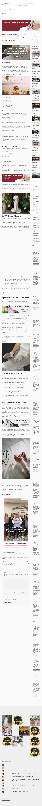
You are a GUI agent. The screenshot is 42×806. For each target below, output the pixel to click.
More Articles (29, 9)
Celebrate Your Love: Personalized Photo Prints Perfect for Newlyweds (36, 522)
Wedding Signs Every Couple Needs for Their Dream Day (36, 587)
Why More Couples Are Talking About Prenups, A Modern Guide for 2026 (36, 695)
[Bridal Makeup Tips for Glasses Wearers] (17, 741)
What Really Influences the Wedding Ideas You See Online (36, 606)
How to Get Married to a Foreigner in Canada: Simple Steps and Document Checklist (35, 167)
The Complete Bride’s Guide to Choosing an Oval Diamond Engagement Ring (36, 699)
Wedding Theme (35, 233)
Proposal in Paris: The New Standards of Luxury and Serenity (36, 349)
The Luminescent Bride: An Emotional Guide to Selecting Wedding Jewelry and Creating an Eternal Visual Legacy (36, 360)
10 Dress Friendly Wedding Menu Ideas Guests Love (36, 303)
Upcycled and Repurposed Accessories (9, 104)
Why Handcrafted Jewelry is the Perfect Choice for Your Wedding (23, 562)
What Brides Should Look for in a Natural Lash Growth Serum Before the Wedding (36, 288)
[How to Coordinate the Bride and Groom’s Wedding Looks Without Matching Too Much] (36, 80)
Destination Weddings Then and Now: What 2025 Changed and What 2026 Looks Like (36, 479)
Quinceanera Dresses (36, 209)
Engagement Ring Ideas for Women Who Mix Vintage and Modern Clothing (35, 125)
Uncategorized (35, 212)
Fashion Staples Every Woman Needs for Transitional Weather (36, 370)
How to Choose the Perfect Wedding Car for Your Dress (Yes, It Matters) (36, 583)
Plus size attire (35, 206)
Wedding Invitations (36, 221)
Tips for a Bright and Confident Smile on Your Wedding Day (36, 610)
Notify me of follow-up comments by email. (13, 597)
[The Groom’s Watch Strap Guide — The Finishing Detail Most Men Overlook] (36, 105)
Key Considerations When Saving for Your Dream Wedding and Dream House (36, 508)
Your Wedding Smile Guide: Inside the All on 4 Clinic (36, 661)
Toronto (11, 13)
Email (14, 592)
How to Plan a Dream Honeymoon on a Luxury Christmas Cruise (36, 666)
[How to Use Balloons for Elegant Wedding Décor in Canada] (36, 53)
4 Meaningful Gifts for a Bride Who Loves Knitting (36, 436)
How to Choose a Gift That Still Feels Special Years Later (36, 557)
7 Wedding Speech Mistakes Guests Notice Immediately (36, 427)
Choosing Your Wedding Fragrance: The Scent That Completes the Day (36, 346)
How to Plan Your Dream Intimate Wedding (35, 499)
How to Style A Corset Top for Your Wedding (36, 670)
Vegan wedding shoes (12, 557)
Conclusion (5, 107)
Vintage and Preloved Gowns (7, 101)
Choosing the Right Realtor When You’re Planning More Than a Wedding (36, 531)
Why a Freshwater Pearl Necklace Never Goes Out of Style (36, 470)
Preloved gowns (24, 554)
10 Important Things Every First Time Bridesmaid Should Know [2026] (24, 767)
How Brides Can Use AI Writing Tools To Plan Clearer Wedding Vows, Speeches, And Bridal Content (36, 422)
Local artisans (19, 554)
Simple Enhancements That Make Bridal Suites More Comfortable (36, 618)
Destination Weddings (35, 192)
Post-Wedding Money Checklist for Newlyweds (36, 503)
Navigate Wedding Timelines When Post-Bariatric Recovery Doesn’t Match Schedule (36, 573)
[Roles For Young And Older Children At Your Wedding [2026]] (7, 731)
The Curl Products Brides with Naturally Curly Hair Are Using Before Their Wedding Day (36, 378)
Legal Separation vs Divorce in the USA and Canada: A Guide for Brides (36, 685)
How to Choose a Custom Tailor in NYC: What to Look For (36, 325)
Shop (20, 3)
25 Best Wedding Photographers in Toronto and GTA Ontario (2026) (24, 773)
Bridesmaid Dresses (36, 189)
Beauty (34, 184)
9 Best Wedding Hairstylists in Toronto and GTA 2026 (21, 782)
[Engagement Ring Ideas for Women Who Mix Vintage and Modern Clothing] (36, 132)
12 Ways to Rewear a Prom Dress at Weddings (36, 312)
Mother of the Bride (36, 201)
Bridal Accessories (31, 3)
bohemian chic (21, 320)
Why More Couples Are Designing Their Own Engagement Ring (36, 329)
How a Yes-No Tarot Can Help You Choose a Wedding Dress (36, 614)
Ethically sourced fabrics (6, 554)
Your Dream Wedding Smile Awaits (36, 655)
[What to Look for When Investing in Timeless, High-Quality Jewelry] (36, 143)
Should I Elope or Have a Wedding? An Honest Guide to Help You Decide (36, 393)
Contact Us (26, 5)
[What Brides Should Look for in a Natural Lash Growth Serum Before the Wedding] (36, 159)
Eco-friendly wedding (14, 553)
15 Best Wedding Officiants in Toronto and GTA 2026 (21, 791)
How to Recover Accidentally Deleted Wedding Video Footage (36, 518)
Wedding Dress (24, 3)
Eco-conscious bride (7, 553)
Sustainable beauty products (7, 556)
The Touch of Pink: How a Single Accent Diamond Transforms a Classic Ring (36, 308)
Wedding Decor (35, 215)
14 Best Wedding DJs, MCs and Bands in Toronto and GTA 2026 (23, 785)
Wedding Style (35, 231)
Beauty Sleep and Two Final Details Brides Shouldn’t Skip (36, 568)
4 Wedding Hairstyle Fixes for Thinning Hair (36, 443)
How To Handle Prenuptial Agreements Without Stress (36, 544)
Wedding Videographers (36, 241)
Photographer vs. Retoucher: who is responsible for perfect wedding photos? (36, 316)
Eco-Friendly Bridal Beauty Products (8, 106)
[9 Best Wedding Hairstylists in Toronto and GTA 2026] (7, 741)
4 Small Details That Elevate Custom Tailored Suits (36, 447)
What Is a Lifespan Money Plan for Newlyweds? (36, 496)
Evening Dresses (35, 196)
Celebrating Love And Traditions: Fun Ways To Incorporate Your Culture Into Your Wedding (36, 592)
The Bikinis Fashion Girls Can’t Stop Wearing (36, 341)
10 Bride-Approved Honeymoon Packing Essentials (36, 321)
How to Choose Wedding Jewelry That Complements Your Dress (36, 354)
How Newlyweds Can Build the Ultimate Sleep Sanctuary (36, 264)
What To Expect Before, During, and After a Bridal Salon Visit (36, 601)
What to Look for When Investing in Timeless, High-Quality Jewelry (36, 283)
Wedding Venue (35, 236)
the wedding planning (24, 556)
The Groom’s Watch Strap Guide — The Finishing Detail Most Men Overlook (36, 98)
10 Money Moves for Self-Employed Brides (36, 332)
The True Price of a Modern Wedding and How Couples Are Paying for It (36, 539)
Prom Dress (34, 207)
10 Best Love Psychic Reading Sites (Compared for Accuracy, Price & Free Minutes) (36, 336)
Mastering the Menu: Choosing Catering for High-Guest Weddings (36, 452)
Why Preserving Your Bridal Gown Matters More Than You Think (36, 597)
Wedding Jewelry (35, 223)
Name (5, 592)
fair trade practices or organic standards (12, 137)
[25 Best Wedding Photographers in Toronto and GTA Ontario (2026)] (35, 731)
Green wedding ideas (13, 554)
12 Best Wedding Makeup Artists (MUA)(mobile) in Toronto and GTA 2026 (25, 770)
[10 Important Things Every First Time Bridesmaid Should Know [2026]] (35, 720)
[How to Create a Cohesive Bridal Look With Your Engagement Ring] (36, 65)
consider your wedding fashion (10, 285)
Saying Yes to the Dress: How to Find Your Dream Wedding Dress (36, 432)
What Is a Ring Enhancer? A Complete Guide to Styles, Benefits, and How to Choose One (36, 491)
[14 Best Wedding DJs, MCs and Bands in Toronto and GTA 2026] (35, 741)
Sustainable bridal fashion (16, 556)
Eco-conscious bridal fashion (7, 64)
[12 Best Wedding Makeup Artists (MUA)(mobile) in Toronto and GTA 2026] (17, 720)
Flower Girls (35, 198)
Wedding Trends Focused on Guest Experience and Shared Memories (36, 417)
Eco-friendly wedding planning (23, 553)
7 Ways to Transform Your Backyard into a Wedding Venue (36, 373)
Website (22, 592)
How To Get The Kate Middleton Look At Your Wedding (21, 765)
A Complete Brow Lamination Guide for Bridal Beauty (36, 641)
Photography (35, 204)
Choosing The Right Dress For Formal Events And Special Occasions (36, 461)
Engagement (35, 194)
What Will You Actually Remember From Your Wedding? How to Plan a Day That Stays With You (36, 298)
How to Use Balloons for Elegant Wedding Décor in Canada (36, 249)
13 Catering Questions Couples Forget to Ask (36, 657)
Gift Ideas (34, 199)
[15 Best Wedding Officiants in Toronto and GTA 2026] (35, 752)
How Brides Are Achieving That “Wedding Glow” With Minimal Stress (36, 474)
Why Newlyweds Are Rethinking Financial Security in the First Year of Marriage (36, 623)
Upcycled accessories (5, 557)
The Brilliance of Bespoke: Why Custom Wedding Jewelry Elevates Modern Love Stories (36, 650)
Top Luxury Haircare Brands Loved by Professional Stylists (36, 553)
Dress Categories (21, 9)
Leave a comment (16, 32)
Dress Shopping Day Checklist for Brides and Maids (36, 389)
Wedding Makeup (35, 227)
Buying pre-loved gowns (6, 167)
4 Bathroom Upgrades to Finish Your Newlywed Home (36, 439)
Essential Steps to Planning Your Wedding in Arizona (36, 638)
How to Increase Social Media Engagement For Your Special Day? (36, 634)
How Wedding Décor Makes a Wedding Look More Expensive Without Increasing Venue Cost (36, 384)
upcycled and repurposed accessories (20, 300)
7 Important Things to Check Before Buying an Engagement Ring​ (36, 673)
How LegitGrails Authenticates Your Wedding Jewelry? (36, 526)
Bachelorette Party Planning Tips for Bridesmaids (36, 645)
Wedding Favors (35, 219)
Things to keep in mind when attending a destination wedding (36, 366)
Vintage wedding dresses (21, 557)
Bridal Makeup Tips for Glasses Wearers (19, 788)
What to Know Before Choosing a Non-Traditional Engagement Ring (36, 466)
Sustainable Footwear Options (8, 105)
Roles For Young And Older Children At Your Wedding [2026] (22, 776)
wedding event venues (15, 375)
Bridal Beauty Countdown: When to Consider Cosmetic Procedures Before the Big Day (36, 628)
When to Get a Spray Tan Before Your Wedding (36, 535)
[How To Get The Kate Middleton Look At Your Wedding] (7, 720)
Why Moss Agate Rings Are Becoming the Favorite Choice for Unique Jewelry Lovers (36, 398)
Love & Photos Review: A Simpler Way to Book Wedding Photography (35, 112)
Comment (6, 578)
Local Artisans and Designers (7, 102)
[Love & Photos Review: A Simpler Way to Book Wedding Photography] (36, 118)
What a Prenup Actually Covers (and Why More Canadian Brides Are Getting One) (36, 485)
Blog (15, 9)
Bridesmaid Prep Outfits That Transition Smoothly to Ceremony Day (36, 578)
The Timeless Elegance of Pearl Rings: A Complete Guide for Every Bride (36, 456)
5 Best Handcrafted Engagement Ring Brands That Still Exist (36, 513)
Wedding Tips (21, 5)
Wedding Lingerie (35, 225)
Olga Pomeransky (9, 32)
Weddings (34, 238)
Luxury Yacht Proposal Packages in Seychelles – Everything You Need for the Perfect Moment (36, 679)
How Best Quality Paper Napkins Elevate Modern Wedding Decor (35, 404)
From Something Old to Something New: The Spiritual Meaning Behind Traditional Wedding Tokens (9, 563)
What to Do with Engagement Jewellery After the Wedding (36, 549)
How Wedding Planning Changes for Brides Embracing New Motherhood (36, 561)
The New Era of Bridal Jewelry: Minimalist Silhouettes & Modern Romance (36, 690)
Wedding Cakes (35, 214)
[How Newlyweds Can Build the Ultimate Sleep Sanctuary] (36, 91)
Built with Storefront (6, 800)
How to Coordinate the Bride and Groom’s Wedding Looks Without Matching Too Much (36, 259)
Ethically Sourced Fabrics (7, 100)
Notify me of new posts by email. (11, 599)
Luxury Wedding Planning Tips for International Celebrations (35, 413)
